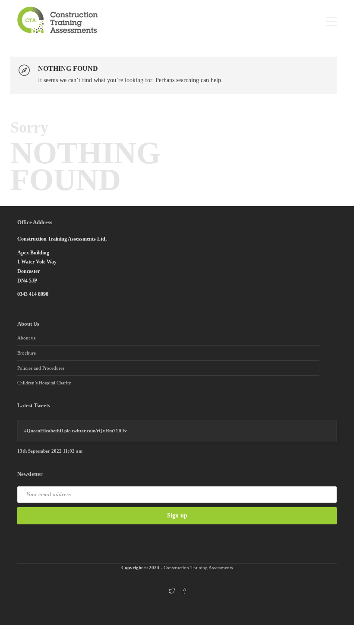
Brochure (26, 352)
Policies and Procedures (40, 368)
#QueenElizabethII (43, 430)
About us (26, 337)
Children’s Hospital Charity (44, 382)
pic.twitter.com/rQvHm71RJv (95, 430)
